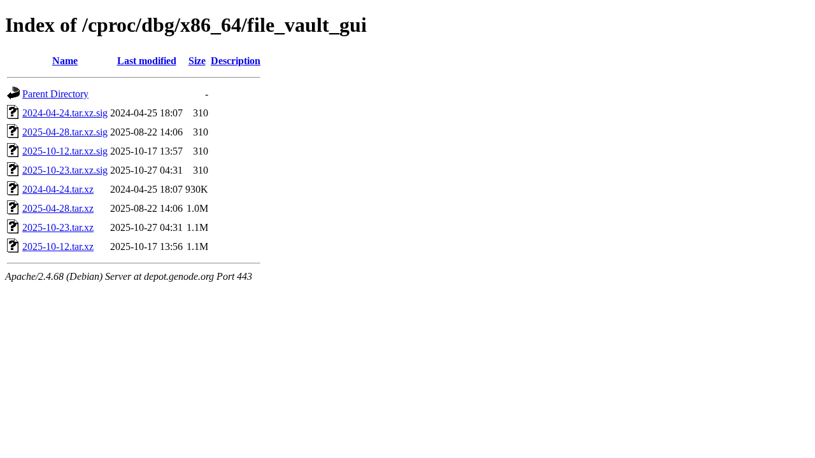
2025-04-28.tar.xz (58, 208)
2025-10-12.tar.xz (58, 246)
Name (65, 60)
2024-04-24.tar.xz (58, 189)
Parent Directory (55, 93)
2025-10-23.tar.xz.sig (65, 170)
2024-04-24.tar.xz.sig (65, 113)
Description (235, 60)
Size (197, 60)
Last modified (146, 60)
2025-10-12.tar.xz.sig (65, 151)
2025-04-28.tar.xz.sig (65, 132)
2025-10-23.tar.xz (58, 227)
